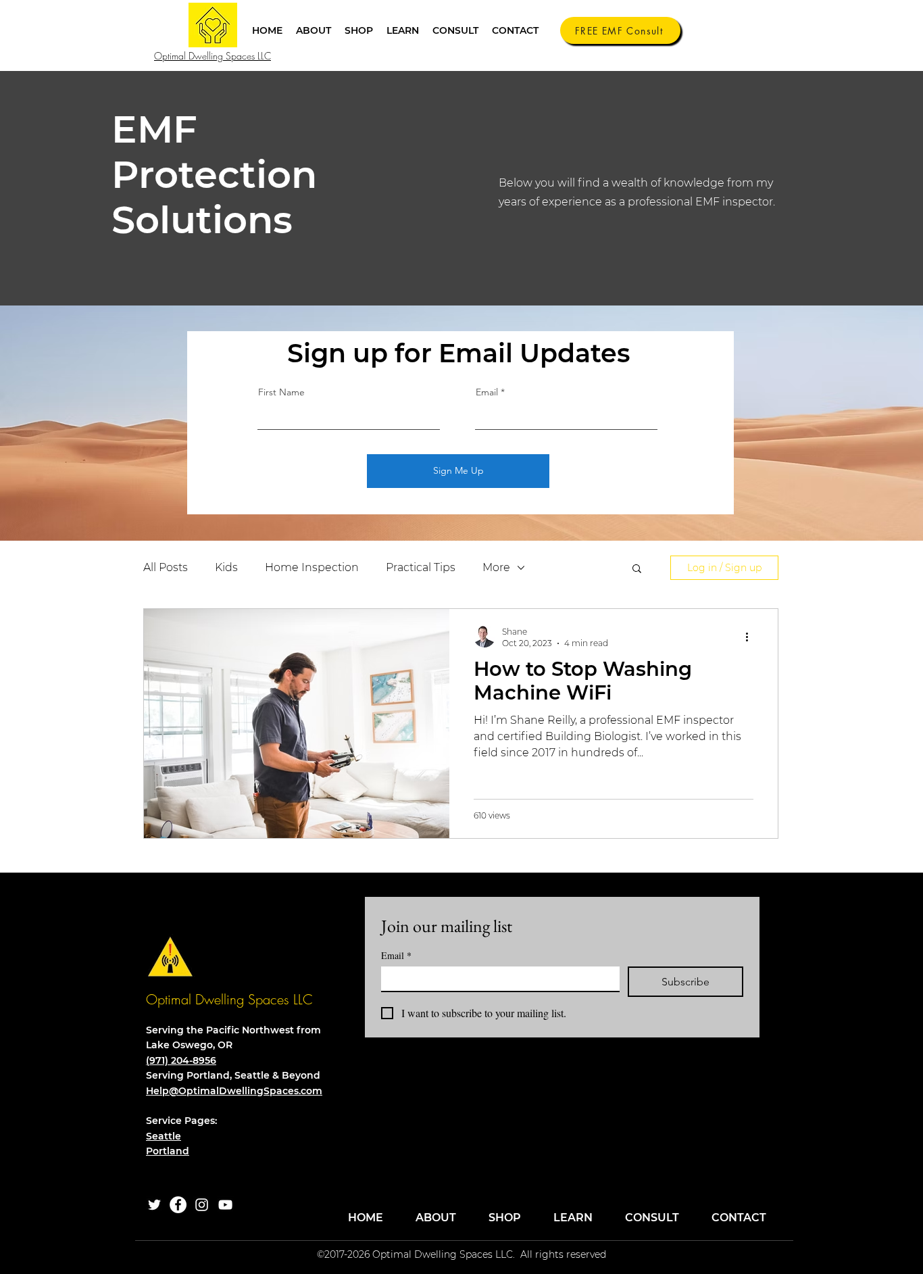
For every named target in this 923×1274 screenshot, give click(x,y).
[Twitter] (154, 1204)
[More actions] (751, 637)
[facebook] (178, 1204)
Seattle (163, 1136)
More (496, 567)
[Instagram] (201, 1204)
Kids (226, 567)
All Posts (165, 567)
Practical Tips (420, 567)
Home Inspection (312, 567)
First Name (281, 392)
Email (487, 392)
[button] (359, 30)
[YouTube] (225, 1204)
